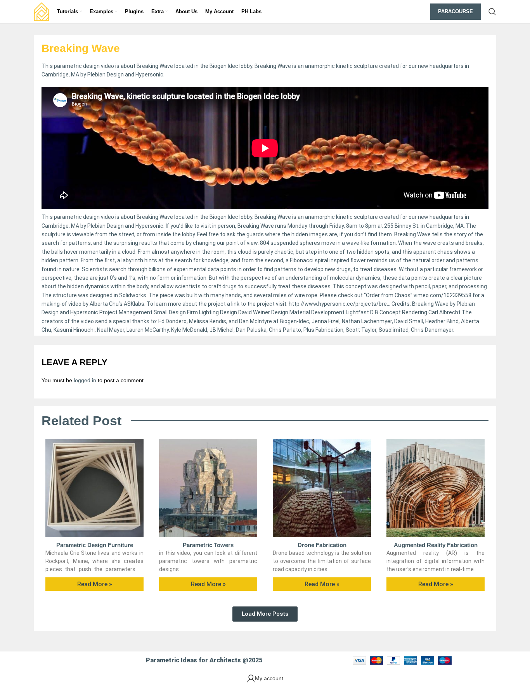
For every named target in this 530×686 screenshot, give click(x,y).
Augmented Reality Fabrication (436, 545)
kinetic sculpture (357, 217)
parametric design (77, 217)
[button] (265, 614)
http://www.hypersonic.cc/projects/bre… (339, 304)
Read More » (94, 584)
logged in (85, 380)
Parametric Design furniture (94, 545)
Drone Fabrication (322, 545)
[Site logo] (41, 11)
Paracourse (455, 11)
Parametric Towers (208, 545)
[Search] (492, 11)
